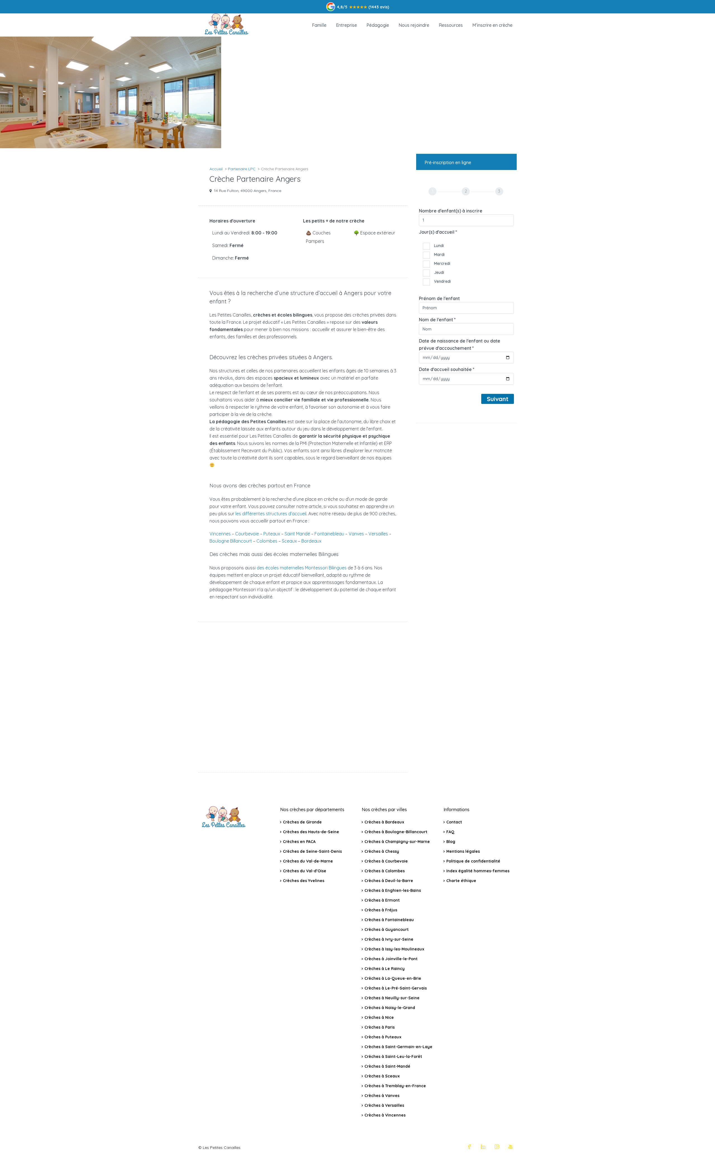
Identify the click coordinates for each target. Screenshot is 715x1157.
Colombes (266, 541)
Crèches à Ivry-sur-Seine (388, 939)
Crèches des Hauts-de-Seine (311, 831)
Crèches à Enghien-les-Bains (392, 890)
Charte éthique (461, 880)
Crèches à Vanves (381, 1095)
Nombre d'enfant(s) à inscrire (450, 211)
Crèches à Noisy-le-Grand (389, 1007)
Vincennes (220, 533)
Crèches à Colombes (384, 870)
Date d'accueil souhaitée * (447, 369)
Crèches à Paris (379, 1027)
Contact (454, 822)
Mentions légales (463, 851)
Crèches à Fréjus (380, 909)
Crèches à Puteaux (382, 1036)
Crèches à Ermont (382, 900)
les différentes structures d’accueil (270, 513)
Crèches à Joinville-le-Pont (391, 958)
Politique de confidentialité (473, 861)
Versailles (378, 533)
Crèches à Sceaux (382, 1076)
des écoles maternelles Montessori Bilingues (302, 568)
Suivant (497, 399)
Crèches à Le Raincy (384, 968)
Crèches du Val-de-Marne (308, 861)
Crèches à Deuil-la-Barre (388, 880)
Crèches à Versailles (384, 1105)
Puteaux (271, 533)
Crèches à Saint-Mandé (387, 1066)
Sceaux (289, 541)
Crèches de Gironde (302, 822)
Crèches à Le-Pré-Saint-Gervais (395, 988)
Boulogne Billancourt (230, 541)
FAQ (450, 831)
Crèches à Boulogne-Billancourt (395, 831)
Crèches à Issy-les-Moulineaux (394, 949)
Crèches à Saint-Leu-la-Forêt (393, 1056)
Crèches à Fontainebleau (389, 919)
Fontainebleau (329, 533)
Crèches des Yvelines (303, 880)
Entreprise (346, 25)
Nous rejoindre (414, 25)
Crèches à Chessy (381, 851)
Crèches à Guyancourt (386, 929)
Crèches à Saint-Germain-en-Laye (398, 1046)
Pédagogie (377, 25)
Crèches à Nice (379, 1017)
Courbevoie (247, 533)
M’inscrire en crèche (492, 25)
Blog (450, 841)
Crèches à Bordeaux (384, 822)
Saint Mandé (297, 533)
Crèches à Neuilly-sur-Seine (392, 997)
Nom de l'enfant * (437, 319)
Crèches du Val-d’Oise (304, 870)
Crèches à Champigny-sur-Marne (397, 841)
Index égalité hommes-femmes (477, 870)
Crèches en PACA (299, 841)
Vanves (356, 533)
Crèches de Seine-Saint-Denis (312, 851)
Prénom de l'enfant (439, 298)
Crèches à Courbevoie (386, 861)
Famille (319, 25)
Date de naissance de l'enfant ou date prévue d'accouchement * (459, 344)
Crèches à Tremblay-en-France (395, 1085)
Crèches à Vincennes (385, 1115)
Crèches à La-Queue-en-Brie (392, 978)
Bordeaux (311, 541)
